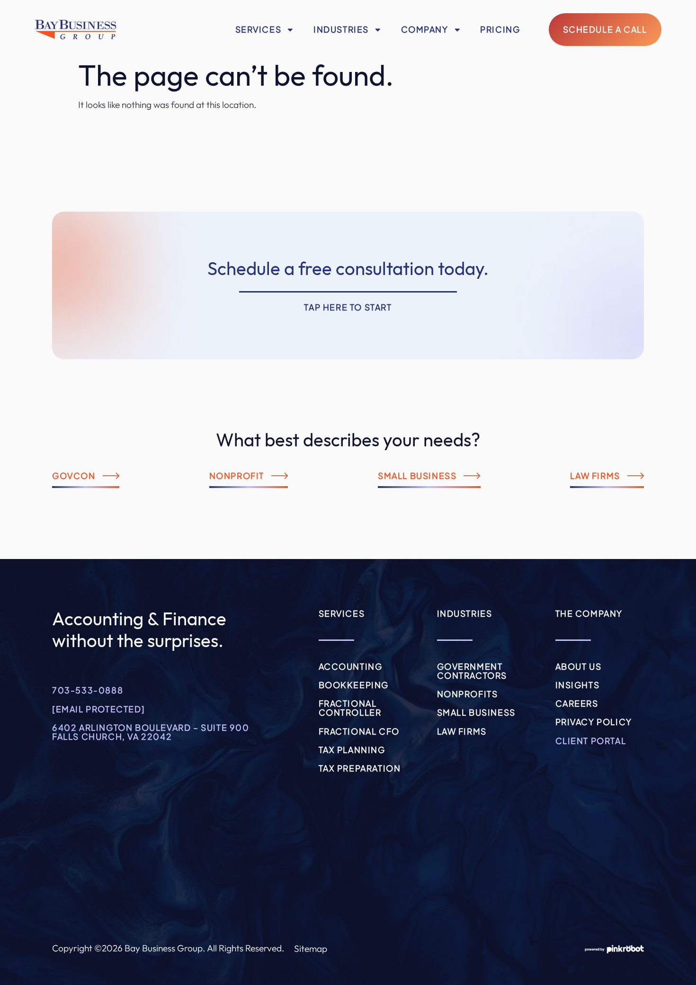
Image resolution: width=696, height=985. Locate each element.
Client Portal (590, 741)
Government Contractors (472, 671)
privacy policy (593, 722)
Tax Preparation (360, 768)
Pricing (500, 29)
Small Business (476, 712)
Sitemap (310, 948)
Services (258, 29)
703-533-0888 (87, 690)
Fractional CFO (359, 731)
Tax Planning (352, 750)
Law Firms (462, 731)
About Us (578, 666)
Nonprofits (467, 694)
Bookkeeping (354, 685)
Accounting (351, 666)
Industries (341, 29)
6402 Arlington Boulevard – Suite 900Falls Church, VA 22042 (151, 732)
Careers (576, 703)
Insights (577, 685)
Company (424, 29)
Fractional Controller (350, 708)
